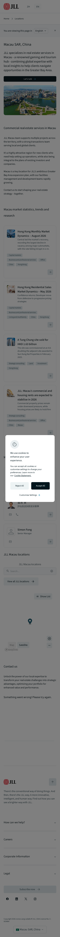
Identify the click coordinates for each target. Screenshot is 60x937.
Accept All (40, 485)
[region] (30, 468)
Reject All (19, 485)
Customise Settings (30, 495)
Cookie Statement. (22, 475)
